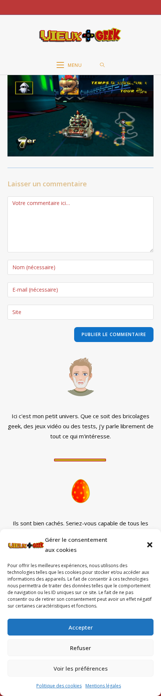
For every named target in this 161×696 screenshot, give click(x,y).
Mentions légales (103, 686)
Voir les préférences (81, 668)
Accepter (81, 627)
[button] (150, 545)
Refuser (80, 648)
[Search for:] (102, 65)
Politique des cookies (59, 686)
